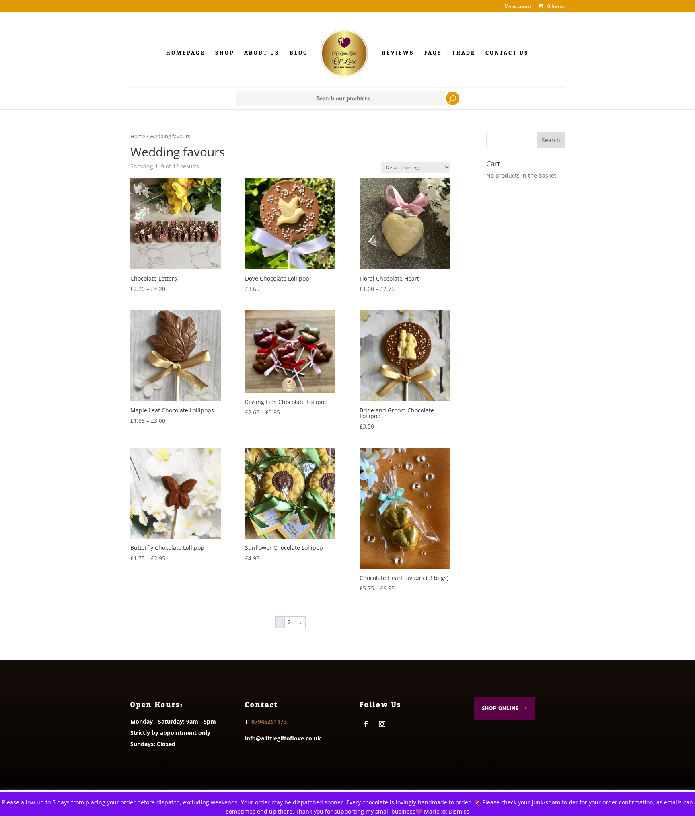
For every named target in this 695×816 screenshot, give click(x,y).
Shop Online (500, 708)
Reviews (398, 53)
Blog (299, 53)
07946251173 (269, 721)
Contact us (507, 53)
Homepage (185, 53)
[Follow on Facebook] (366, 724)
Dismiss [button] (458, 811)
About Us (262, 53)
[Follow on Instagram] (382, 724)
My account (517, 7)
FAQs (433, 53)
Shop (224, 53)
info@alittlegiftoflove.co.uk (283, 738)
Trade (463, 53)
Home (137, 136)
